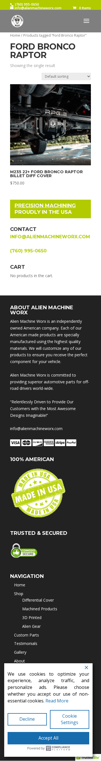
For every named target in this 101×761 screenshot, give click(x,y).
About (19, 661)
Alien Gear (31, 626)
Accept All (48, 738)
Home (15, 35)
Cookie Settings (69, 719)
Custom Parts (26, 635)
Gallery (20, 652)
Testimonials (25, 643)
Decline (27, 719)
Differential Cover (38, 600)
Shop (18, 593)
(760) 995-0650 (27, 4)
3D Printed (32, 617)
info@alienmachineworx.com (50, 236)
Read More (56, 701)
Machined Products (39, 608)
